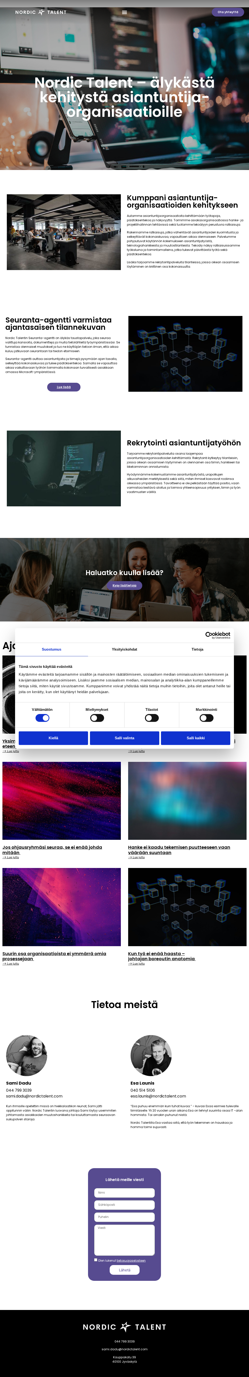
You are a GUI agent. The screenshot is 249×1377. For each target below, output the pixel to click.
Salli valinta (124, 738)
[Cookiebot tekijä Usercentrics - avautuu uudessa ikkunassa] (209, 635)
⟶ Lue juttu (10, 751)
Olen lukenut (122, 1260)
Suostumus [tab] (52, 649)
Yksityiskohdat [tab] (124, 649)
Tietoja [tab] (197, 649)
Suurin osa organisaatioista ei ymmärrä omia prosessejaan (54, 956)
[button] (124, 12)
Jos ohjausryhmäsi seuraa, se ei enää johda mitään (52, 850)
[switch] (97, 718)
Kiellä (53, 738)
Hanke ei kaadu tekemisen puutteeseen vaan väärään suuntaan (179, 850)
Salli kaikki (196, 738)
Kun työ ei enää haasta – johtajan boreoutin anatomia (162, 956)
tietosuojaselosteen (131, 1260)
